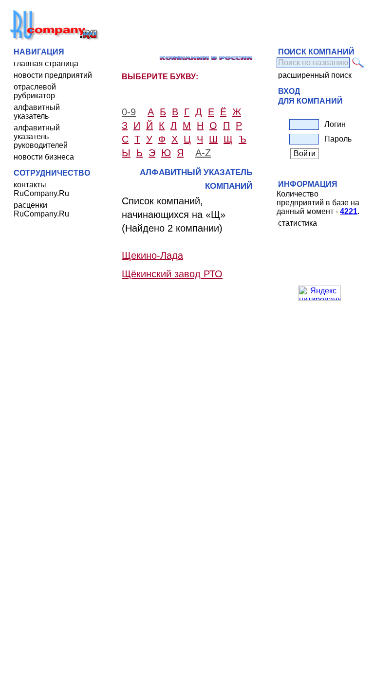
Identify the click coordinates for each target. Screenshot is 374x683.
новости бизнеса (44, 157)
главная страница (46, 63)
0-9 (129, 112)
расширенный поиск (315, 75)
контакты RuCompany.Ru (41, 189)
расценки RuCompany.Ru (41, 209)
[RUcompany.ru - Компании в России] (54, 39)
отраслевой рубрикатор (35, 91)
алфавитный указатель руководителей (41, 136)
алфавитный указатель (37, 111)
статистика (297, 223)
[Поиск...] (358, 62)
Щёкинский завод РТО (172, 274)
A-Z (203, 152)
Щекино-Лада (152, 255)
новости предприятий (53, 75)
